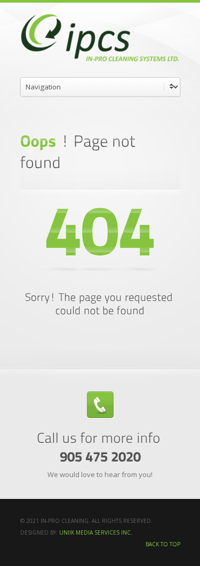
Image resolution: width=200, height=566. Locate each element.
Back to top (163, 544)
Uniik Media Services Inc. (95, 532)
